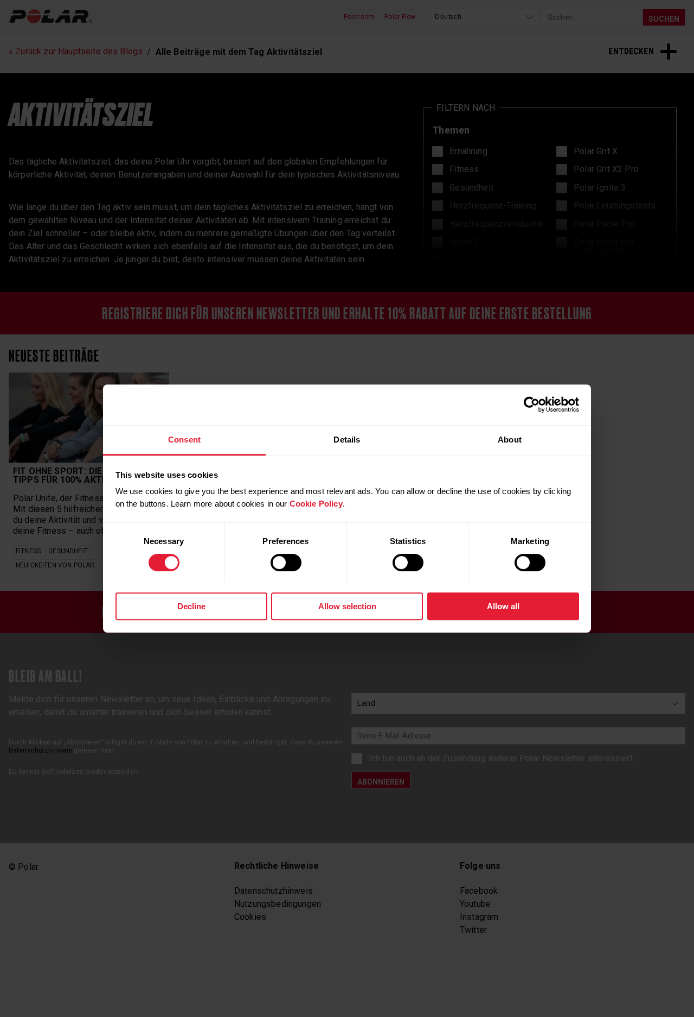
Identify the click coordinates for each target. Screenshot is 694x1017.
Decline (191, 606)
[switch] (286, 562)
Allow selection (347, 606)
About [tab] (510, 439)
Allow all (503, 606)
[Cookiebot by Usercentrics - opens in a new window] (531, 404)
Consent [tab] (184, 439)
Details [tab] (346, 439)
